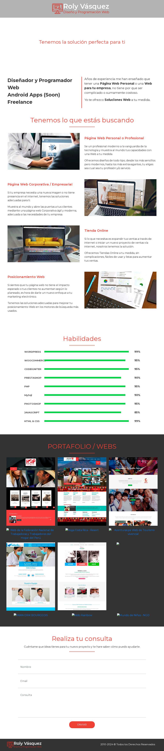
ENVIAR (82, 724)
